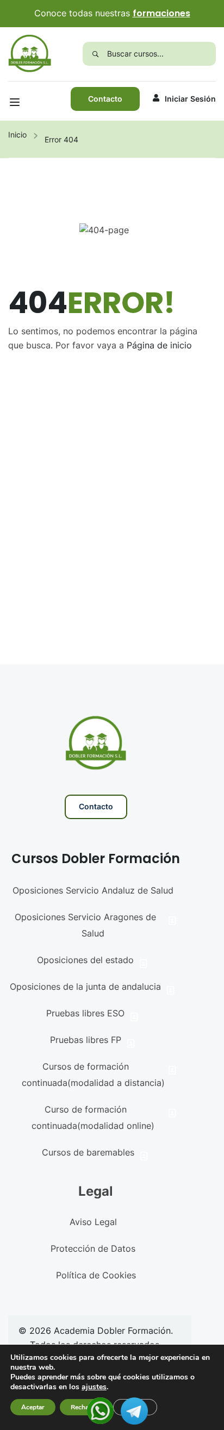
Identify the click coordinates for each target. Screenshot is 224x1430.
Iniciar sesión (190, 98)
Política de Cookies (96, 1275)
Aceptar (33, 1407)
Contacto (105, 98)
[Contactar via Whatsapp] (100, 1409)
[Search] (95, 54)
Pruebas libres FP (85, 1039)
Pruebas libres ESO (85, 1013)
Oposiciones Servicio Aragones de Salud (85, 925)
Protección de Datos (93, 1248)
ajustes (94, 1387)
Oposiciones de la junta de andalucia (85, 986)
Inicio (17, 134)
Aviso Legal (93, 1221)
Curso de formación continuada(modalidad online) (93, 1117)
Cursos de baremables (88, 1152)
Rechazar (84, 1407)
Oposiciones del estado (85, 959)
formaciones (161, 13)
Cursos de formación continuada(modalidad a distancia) (93, 1074)
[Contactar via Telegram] (134, 1409)
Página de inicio (159, 345)
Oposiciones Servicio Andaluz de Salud (93, 890)
